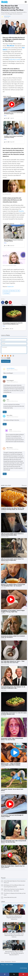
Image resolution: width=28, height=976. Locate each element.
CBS (18, 290)
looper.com (10, 286)
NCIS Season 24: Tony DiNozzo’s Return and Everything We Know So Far (14, 886)
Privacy (2, 964)
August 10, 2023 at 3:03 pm (12, 416)
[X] (6, 302)
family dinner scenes (14, 59)
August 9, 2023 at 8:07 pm (12, 382)
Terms (7, 964)
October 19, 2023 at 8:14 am (12, 449)
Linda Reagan (6, 293)
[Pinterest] (10, 302)
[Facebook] (2, 302)
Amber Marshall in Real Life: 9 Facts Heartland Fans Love (14, 881)
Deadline (21, 211)
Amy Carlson (6, 290)
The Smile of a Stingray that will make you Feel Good (14, 894)
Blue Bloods (10, 45)
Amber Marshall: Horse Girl (10, 897)
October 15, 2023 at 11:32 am (15, 431)
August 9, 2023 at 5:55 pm (12, 369)
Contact (11, 964)
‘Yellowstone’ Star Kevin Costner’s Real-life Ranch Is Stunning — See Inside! (14, 890)
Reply (4, 377)
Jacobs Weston (7, 16)
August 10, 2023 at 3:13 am (12, 401)
